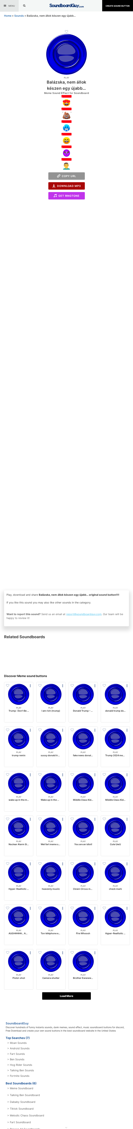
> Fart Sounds (16, 1053)
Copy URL (68, 176)
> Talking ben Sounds (20, 1070)
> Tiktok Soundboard (20, 1108)
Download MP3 (68, 186)
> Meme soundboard (20, 1088)
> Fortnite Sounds (18, 1075)
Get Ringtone (68, 195)
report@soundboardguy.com (84, 614)
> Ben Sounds (15, 1059)
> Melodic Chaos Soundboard (25, 1115)
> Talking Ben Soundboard (23, 1095)
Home (7, 15)
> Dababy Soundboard (21, 1101)
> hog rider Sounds (19, 1064)
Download (18, 717)
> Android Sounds (18, 1048)
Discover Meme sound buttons (25, 676)
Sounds (19, 15)
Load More (66, 996)
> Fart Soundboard (19, 1122)
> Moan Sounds (17, 1042)
